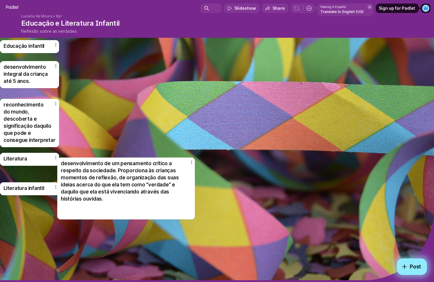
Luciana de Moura (36, 16)
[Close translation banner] (369, 7)
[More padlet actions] (309, 8)
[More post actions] (56, 187)
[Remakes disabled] (297, 8)
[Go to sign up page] (425, 8)
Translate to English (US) (342, 11)
